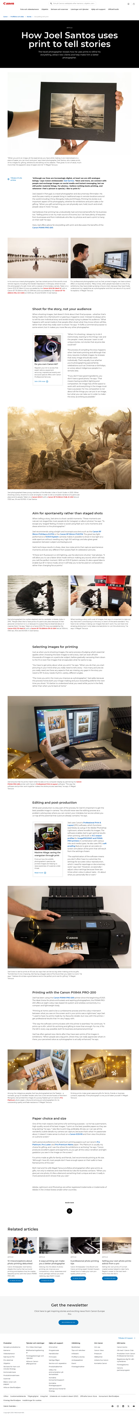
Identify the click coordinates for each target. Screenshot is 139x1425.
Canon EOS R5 (76, 1134)
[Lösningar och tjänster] (89, 9)
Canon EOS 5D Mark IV (52, 288)
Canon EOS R (37, 497)
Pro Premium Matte (64, 1145)
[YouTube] (134, 1406)
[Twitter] (128, 1406)
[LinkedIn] (123, 1406)
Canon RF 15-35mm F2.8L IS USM (60, 497)
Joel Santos (69, 181)
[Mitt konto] (128, 4)
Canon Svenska (9, 1406)
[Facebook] (112, 1406)
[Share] (69, 1211)
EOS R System (52, 537)
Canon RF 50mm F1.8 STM (71, 534)
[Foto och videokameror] (40, 9)
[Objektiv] (49, 9)
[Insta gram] (118, 1406)
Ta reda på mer (15, 1280)
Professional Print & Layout (47, 784)
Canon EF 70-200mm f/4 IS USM (43, 628)
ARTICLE (69, 28)
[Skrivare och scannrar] (69, 9)
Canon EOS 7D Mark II (16, 628)
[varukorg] (134, 4)
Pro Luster (46, 1145)
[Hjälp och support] (106, 9)
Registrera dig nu (68, 1322)
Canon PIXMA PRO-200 (42, 228)
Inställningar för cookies (31, 1400)
